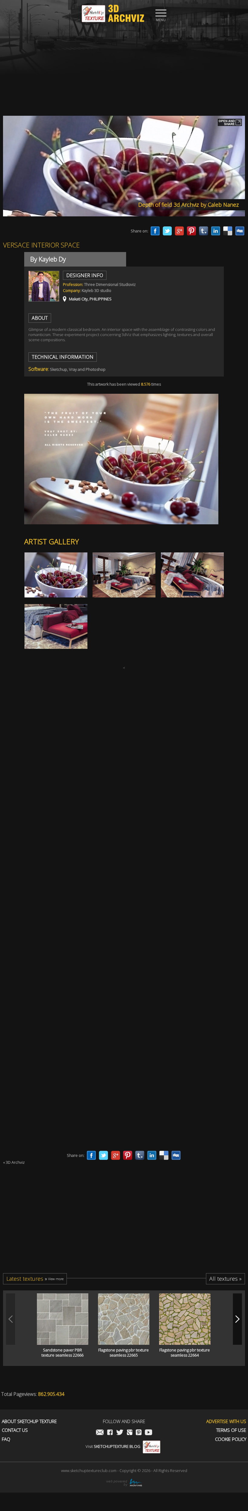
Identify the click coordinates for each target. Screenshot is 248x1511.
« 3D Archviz (14, 1162)
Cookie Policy (230, 1439)
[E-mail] (100, 1432)
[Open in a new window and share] (230, 123)
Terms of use (231, 1430)
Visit (113, 1446)
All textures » (225, 1278)
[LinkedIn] (215, 230)
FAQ (6, 1439)
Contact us (15, 1430)
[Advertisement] (124, 67)
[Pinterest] (191, 230)
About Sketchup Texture (29, 1421)
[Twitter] (167, 230)
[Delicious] (227, 230)
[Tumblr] (203, 230)
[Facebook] (155, 230)
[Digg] (239, 230)
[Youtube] (148, 1432)
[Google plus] (179, 230)
